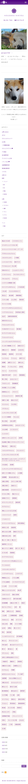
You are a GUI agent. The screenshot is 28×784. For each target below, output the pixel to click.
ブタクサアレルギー (7, 257)
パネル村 (4, 291)
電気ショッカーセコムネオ (8, 590)
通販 (11, 623)
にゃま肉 (4, 586)
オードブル (19, 619)
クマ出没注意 (21, 287)
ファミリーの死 (13, 586)
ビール (5, 214)
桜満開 (3, 362)
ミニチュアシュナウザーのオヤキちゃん (12, 468)
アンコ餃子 (20, 674)
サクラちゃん (5, 669)
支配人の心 (13, 446)
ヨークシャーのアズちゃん (8, 523)
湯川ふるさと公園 (6, 531)
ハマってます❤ (6, 161)
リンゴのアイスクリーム (8, 636)
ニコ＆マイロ (19, 573)
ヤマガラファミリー (16, 489)
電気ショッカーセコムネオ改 (9, 510)
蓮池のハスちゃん (17, 531)
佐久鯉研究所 (5, 155)
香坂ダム (13, 699)
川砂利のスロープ (6, 598)
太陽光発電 (17, 724)
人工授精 (20, 473)
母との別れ (5, 421)
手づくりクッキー (13, 640)
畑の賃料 (11, 295)
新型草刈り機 (19, 396)
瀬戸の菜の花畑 (17, 598)
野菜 (5, 191)
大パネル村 (5, 552)
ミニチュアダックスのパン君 (9, 412)
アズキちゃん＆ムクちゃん (8, 253)
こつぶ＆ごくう (6, 519)
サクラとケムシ (6, 506)
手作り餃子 (5, 644)
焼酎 (5, 208)
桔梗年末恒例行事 (12, 316)
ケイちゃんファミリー (7, 396)
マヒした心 (16, 417)
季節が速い (5, 446)
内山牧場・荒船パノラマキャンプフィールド (13, 442)
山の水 (3, 628)
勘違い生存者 (15, 594)
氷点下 (3, 316)
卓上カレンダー (6, 711)
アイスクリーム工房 (7, 158)
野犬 (3, 632)
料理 (3, 178)
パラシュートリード (17, 716)
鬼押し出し (21, 362)
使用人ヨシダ (10, 611)
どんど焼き (14, 299)
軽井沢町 (9, 632)
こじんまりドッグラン (17, 270)
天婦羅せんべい (17, 665)
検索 (3, 760)
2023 (3, 752)
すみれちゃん (5, 619)
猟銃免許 (13, 349)
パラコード (15, 391)
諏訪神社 (11, 354)
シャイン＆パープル (7, 262)
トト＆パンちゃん (6, 274)
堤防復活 (14, 498)
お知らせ (4, 175)
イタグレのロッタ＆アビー (8, 569)
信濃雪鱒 (4, 678)
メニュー (6, 181)
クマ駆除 (17, 257)
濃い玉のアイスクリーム (16, 644)
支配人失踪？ (5, 485)
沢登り (3, 720)
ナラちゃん (15, 278)
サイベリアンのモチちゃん (8, 287)
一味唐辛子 (5, 661)
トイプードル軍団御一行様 (8, 282)
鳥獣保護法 (22, 375)
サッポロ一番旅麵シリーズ (8, 345)
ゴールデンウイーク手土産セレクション (12, 561)
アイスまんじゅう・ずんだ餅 (9, 266)
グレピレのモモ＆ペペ (14, 291)
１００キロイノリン (17, 241)
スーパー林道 (18, 623)
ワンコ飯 (12, 695)
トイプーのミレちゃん (7, 312)
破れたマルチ (14, 400)
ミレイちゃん (5, 358)
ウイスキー (6, 205)
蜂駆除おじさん (6, 577)
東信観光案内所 (6, 168)
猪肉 (12, 653)
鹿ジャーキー (17, 628)
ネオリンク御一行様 (16, 481)
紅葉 (18, 695)
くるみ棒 (4, 615)
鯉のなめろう (14, 690)
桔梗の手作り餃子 (6, 375)
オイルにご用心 (6, 494)
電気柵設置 (15, 383)
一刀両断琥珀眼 (6, 145)
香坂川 (23, 603)
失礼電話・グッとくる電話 (8, 387)
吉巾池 (21, 366)
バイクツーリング (6, 514)
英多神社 (4, 354)
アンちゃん (14, 358)
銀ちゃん (4, 640)
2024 (3, 748)
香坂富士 (19, 707)
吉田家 (20, 437)
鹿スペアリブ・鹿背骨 (7, 548)
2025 (3, 745)
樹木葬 (11, 464)
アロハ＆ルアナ (6, 278)
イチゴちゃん (5, 408)
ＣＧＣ (15, 375)
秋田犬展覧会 (21, 523)
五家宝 (15, 514)
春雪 (14, 535)
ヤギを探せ (5, 464)
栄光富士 (4, 724)
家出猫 (3, 707)
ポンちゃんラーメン (16, 682)
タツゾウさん (5, 699)
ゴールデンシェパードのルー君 (9, 245)
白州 (16, 607)
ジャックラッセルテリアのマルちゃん (11, 341)
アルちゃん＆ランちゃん (8, 324)
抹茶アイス (22, 358)
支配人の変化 (5, 481)
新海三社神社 (21, 699)
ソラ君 (10, 724)
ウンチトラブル (13, 370)
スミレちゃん (5, 404)
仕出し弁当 (5, 623)
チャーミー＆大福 (6, 303)
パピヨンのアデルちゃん (8, 450)
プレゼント (5, 703)
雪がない (4, 295)
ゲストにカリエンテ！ (7, 138)
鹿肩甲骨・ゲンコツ (7, 544)
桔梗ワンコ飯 (5, 400)
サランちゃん (5, 653)
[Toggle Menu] (26, 2)
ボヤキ (3, 135)
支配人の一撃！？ (14, 603)
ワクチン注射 (5, 299)
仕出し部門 (13, 421)
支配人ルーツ (5, 349)
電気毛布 (21, 299)
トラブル (4, 171)
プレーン (4, 370)
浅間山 (9, 628)
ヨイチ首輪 (5, 695)
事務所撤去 (19, 295)
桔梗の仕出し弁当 (6, 535)
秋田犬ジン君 (5, 527)
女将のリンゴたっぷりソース (9, 437)
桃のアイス (17, 262)
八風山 (14, 711)
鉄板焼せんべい (6, 391)
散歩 (5, 226)
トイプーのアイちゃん (7, 573)
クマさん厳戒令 (6, 582)
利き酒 (5, 218)
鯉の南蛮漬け (5, 690)
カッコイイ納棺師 (6, 417)
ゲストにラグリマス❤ (7, 148)
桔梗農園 (4, 477)
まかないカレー (14, 379)
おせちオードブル (20, 425)
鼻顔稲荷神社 (21, 703)
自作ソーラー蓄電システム (8, 473)
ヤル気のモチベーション (8, 329)
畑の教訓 (19, 329)
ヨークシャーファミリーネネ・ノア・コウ (12, 249)
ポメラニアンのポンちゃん (8, 333)
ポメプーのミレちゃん (7, 556)
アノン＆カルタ (6, 565)
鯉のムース (5, 686)
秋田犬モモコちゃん (7, 320)
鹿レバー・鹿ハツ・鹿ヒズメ (9, 540)
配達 (12, 619)
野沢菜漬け (13, 703)
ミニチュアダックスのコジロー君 (10, 454)
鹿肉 (3, 611)
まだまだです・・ (7, 53)
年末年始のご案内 (20, 312)
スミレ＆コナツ (20, 450)
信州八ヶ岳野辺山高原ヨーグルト (10, 657)
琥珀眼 (21, 615)
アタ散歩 (4, 151)
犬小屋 (3, 728)
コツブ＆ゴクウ (14, 429)
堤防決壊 (18, 502)
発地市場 (13, 527)
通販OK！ (12, 661)
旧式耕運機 (5, 603)
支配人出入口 (5, 682)
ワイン (5, 211)
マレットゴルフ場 (12, 720)
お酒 (3, 199)
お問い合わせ (5, 132)
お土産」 (4, 141)
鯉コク (3, 649)
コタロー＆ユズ (6, 594)
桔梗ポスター (21, 345)
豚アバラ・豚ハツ (20, 548)
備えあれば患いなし (14, 477)
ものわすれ (21, 349)
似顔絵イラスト (6, 498)
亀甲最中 (22, 690)
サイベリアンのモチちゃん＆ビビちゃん (12, 308)
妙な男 (19, 590)
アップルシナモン (12, 366)
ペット (3, 222)
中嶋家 (13, 669)
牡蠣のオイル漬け (6, 665)
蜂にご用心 (5, 379)
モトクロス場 (11, 707)
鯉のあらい (10, 649)
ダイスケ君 (19, 354)
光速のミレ (14, 485)
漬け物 (5, 194)
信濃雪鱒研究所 (6, 165)
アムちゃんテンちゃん (7, 337)
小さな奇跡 (5, 429)
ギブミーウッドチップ (7, 502)
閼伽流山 (18, 611)
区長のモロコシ (6, 270)
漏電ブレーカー (12, 362)
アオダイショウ (6, 383)
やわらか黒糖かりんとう (15, 678)
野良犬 (3, 366)
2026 (3, 742)
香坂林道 (12, 552)
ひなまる (21, 720)
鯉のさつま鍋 (13, 686)
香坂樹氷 (20, 661)
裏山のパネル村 (6, 241)
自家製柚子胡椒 (6, 716)
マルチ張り (14, 404)
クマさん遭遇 (15, 577)
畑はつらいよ (15, 494)
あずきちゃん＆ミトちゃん (8, 674)
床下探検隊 (19, 636)
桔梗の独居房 (5, 489)
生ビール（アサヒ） (7, 607)
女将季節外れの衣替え (7, 425)
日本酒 (5, 202)
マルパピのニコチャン (18, 274)
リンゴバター (5, 433)
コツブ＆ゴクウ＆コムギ (18, 582)
